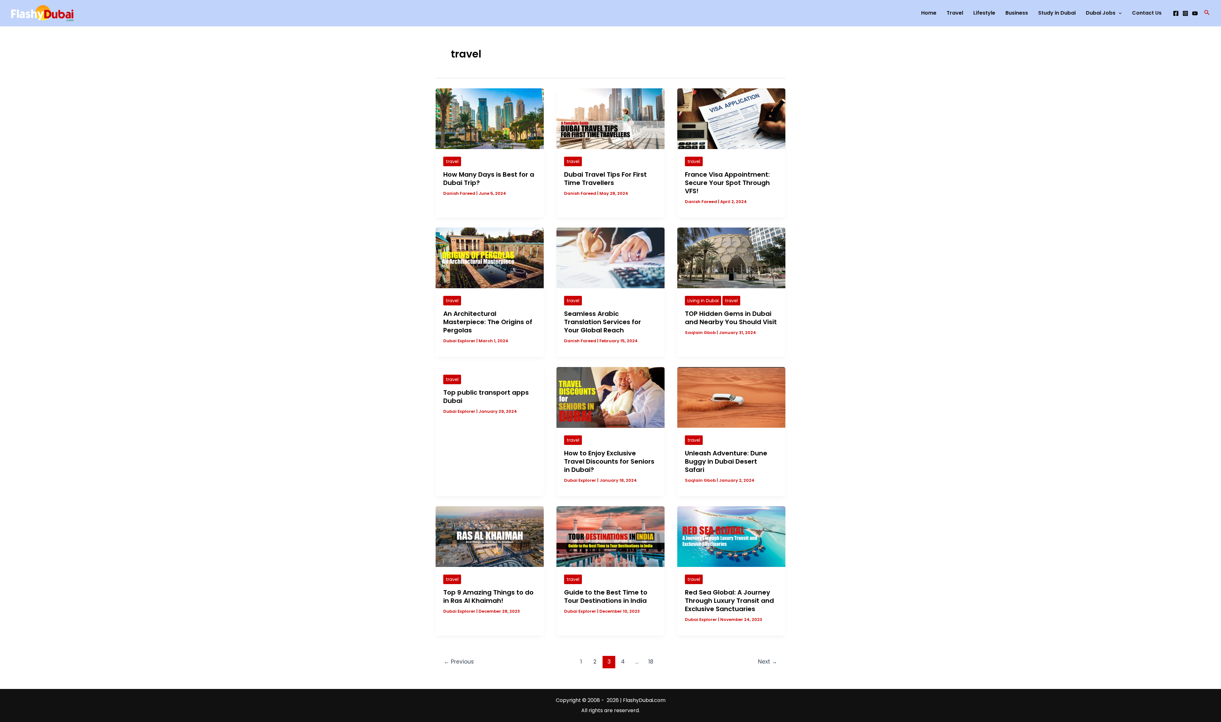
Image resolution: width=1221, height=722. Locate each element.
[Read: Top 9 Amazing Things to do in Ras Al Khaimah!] (490, 536)
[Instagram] (1185, 13)
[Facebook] (1176, 13)
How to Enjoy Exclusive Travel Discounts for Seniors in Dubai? (609, 461)
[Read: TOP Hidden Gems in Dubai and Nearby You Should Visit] (731, 257)
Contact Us (1147, 13)
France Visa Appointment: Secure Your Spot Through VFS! (727, 182)
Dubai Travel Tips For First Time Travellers (605, 178)
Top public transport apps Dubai (486, 396)
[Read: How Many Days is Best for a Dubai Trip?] (490, 118)
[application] (1118, 13)
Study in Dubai (1057, 13)
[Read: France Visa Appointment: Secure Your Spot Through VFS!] (731, 118)
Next (767, 661)
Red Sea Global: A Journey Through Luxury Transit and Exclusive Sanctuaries (729, 600)
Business (1016, 13)
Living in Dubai (703, 300)
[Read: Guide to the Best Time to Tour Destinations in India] (610, 536)
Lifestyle (984, 13)
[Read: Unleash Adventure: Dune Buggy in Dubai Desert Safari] (731, 397)
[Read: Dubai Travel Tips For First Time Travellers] (610, 118)
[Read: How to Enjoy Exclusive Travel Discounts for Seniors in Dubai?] (610, 397)
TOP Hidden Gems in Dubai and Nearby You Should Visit (731, 317)
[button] (1207, 13)
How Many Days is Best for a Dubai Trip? (488, 178)
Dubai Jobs (1100, 13)
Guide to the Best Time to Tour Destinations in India (605, 596)
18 (650, 661)
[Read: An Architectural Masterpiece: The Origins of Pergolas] (490, 257)
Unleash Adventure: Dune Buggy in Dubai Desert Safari (726, 461)
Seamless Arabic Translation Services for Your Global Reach (602, 322)
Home (928, 13)
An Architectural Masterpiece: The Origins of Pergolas (487, 322)
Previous (459, 661)
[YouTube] (1195, 13)
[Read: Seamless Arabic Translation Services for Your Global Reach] (610, 257)
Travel (955, 13)
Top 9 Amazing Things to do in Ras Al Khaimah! (488, 596)
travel (452, 161)
